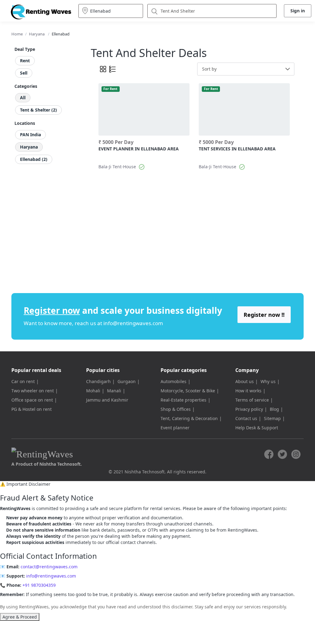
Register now (52, 310)
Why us (268, 381)
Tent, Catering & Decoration (189, 418)
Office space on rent (32, 400)
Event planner (175, 428)
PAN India (30, 134)
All (23, 97)
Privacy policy (249, 409)
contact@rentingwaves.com (49, 567)
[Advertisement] (205, 219)
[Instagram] (296, 454)
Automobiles (173, 381)
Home (17, 34)
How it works (248, 391)
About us (244, 381)
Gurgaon (127, 381)
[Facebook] (268, 454)
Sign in (297, 11)
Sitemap (272, 418)
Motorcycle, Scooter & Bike (188, 391)
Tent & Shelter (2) (38, 110)
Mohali (93, 391)
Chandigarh (98, 381)
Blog (274, 409)
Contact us (246, 418)
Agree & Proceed (19, 617)
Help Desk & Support (256, 428)
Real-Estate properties (183, 400)
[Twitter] (282, 454)
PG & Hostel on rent (31, 409)
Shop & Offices (176, 409)
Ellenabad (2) (33, 159)
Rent (25, 60)
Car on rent (23, 381)
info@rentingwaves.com (133, 323)
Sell (23, 73)
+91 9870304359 (39, 585)
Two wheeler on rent (32, 391)
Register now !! (264, 314)
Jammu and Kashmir (107, 400)
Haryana (37, 34)
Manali (114, 391)
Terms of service (252, 400)
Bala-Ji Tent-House (117, 167)
